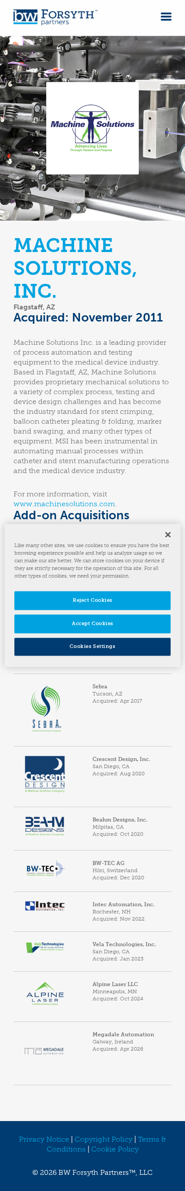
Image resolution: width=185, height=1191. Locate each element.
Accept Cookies (92, 624)
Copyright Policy (103, 1139)
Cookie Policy (115, 1149)
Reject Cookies (92, 600)
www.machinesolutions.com (64, 504)
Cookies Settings (92, 646)
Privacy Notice (44, 1139)
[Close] (168, 534)
